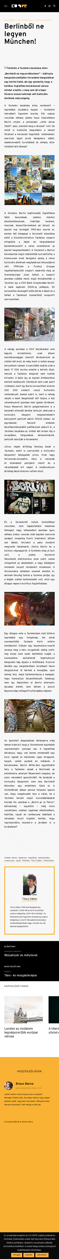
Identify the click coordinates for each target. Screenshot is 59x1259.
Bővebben (42, 1255)
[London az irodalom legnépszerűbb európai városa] (23, 1009)
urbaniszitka (48, 861)
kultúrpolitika (44, 858)
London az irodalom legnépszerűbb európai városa (21, 1032)
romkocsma (9, 861)
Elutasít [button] (28, 1255)
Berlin (14, 858)
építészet (48, 20)
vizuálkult (40, 20)
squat (18, 861)
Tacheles (26, 861)
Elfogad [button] (16, 1255)
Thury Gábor (9, 20)
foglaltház (32, 858)
